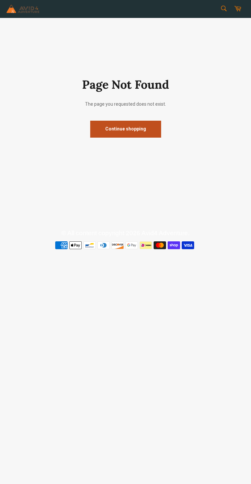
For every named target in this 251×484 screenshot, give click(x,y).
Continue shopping (125, 128)
